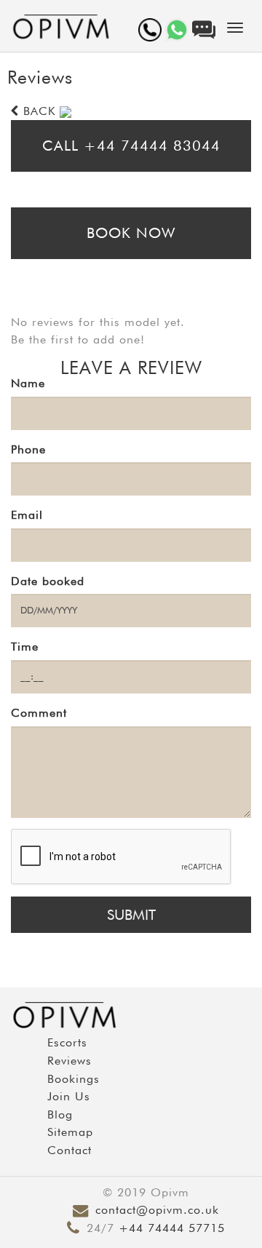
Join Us (68, 1096)
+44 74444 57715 (172, 1228)
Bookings (73, 1079)
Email (27, 515)
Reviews (69, 1061)
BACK (37, 111)
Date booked (47, 581)
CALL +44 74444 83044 (131, 145)
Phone (28, 449)
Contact (69, 1150)
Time (25, 646)
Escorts (67, 1042)
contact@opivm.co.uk (157, 1210)
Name (28, 383)
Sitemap (70, 1132)
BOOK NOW (131, 233)
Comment (39, 713)
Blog (60, 1114)
